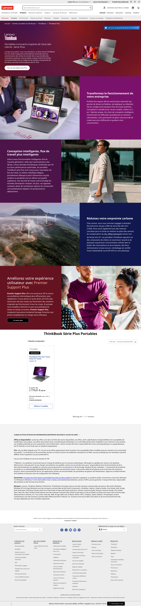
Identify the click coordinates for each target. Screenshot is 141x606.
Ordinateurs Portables (59, 546)
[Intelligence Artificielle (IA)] (123, 18)
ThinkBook (42, 24)
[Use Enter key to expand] (129, 8)
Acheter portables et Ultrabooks (24, 24)
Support (94, 547)
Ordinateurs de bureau (59, 560)
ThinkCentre (114, 568)
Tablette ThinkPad (116, 550)
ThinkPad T (114, 544)
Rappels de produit (58, 588)
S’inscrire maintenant (35, 400)
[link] (139, 2)
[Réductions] (9, 18)
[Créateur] (140, 12)
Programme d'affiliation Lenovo (79, 577)
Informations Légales (21, 565)
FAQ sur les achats (97, 556)
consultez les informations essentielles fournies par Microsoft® (47, 478)
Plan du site (63, 597)
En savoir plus (18, 320)
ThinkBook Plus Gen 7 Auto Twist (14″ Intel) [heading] (39, 358)
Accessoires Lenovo (58, 575)
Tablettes (55, 557)
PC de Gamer (57, 554)
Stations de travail (58, 563)
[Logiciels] (77, 18)
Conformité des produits (79, 573)
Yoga (112, 556)
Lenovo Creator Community (76, 545)
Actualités (17, 549)
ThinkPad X (114, 547)
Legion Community (77, 552)
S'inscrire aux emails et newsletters (78, 557)
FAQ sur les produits (97, 553)
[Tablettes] (59, 18)
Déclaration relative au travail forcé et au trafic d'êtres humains (108, 597)
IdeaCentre (114, 571)
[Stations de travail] (42, 18)
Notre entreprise (19, 546)
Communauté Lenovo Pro (79, 549)
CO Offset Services (112, 234)
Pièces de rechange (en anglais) (59, 584)
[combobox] (56, 8)
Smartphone (67, 520)
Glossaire (75, 586)
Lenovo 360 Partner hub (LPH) (41, 547)
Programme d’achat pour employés (79, 582)
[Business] (114, 12)
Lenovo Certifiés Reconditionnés (58, 568)
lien (49, 518)
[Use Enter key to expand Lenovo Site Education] (109, 2)
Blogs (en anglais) (77, 567)
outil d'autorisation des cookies (37, 597)
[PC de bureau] (28, 18)
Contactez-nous (96, 544)
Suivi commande (96, 550)
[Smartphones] (88, 18)
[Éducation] (123, 12)
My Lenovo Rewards (78, 564)
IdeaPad (113, 553)
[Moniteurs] (51, 18)
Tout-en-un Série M (116, 565)
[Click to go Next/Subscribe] (40, 529)
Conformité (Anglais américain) (20, 558)
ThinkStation (114, 577)
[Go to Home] (7, 8)
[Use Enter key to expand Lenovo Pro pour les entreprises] (90, 2)
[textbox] (112, 529)
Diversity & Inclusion (20, 574)
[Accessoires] (69, 18)
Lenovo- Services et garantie (58, 579)
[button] (131, 1)
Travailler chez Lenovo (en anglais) (22, 570)
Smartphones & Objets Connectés (117, 561)
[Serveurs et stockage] (104, 18)
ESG (16, 562)
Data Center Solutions (59, 572)
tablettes (74, 520)
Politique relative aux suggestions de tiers (79, 597)
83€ (47, 396)
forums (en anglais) (77, 561)
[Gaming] (131, 12)
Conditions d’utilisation (53, 597)
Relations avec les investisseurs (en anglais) (22, 553)
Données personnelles (22, 597)
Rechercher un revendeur (79, 570)
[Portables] (17, 18)
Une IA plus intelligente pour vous (59, 550)
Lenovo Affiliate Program (22, 577)
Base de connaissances (78, 589)
